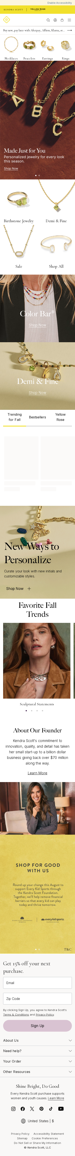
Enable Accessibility (60, 2)
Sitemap (22, 1138)
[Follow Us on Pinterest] (41, 1110)
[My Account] (55, 19)
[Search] (48, 19)
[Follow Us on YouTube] (61, 1110)
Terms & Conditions (16, 1014)
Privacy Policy (45, 1014)
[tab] (14, 418)
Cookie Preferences (45, 1138)
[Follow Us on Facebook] (23, 1110)
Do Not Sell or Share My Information (37, 1143)
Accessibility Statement (49, 1133)
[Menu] (69, 19)
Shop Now (37, 325)
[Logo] (7, 19)
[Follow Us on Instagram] (13, 1110)
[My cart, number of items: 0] (62, 19)
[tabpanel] (37, 463)
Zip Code (13, 999)
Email (10, 983)
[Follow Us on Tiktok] (51, 1110)
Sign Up (37, 1026)
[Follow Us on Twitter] (32, 1110)
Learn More (38, 773)
